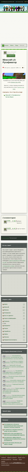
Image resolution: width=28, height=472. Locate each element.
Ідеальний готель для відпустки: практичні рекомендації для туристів (13, 366)
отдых (7, 365)
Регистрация (5, 238)
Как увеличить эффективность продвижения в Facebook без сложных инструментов (13, 372)
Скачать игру (20, 1)
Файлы (6, 334)
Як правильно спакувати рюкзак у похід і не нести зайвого (14, 361)
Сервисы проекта (12, 457)
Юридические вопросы (10, 340)
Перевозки (8, 355)
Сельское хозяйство (11, 401)
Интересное (7, 312)
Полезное (6, 321)
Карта (20, 459)
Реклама (15, 459)
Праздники (7, 325)
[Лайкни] (3, 67)
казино (7, 380)
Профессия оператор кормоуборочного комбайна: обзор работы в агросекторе (13, 402)
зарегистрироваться (14, 260)
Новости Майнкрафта (10, 318)
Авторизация (13, 238)
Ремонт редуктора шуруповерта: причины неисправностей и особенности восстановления (14, 391)
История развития (6, 459)
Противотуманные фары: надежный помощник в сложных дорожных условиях (14, 397)
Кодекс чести (21, 457)
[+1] (12, 221)
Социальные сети (10, 370)
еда (7, 376)
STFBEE (8, 220)
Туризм (7, 361)
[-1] (16, 221)
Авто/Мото (8, 395)
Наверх (3, 461)
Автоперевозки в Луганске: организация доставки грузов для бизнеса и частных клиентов (13, 357)
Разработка (7, 331)
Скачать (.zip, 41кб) (16, 82)
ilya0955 (9, 228)
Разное (6, 328)
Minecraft (6, 307)
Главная (3, 457)
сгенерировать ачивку (8, 266)
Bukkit (5, 304)
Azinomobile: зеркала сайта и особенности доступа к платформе (15, 381)
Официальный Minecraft (8, 1)
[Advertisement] (14, 27)
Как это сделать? (8, 315)
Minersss (6, 310)
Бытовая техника (10, 388)
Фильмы (6, 337)
